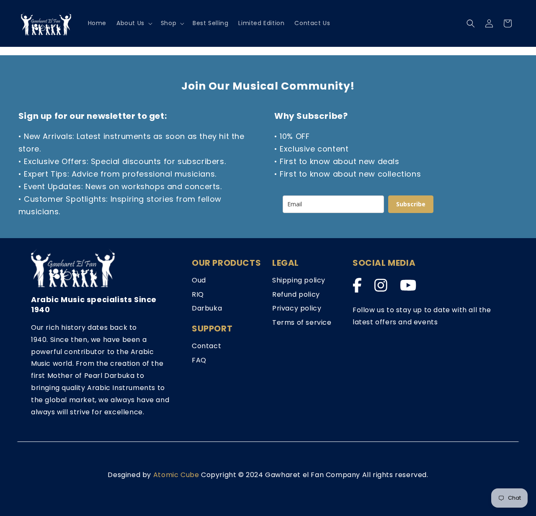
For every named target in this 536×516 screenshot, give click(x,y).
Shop (168, 23)
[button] (133, 23)
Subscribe (410, 204)
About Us (130, 23)
